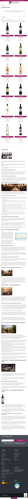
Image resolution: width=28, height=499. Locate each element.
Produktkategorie (11, 21)
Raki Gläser (3, 463)
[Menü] (26, 493)
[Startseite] (14, 2)
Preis (19, 21)
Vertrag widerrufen (14, 498)
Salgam (3, 462)
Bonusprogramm (16, 455)
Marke (7, 21)
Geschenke (3, 464)
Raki (2, 453)
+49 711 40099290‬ (6, 469)
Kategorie (16, 21)
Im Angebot (3, 21)
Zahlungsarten (16, 454)
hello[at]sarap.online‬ (6, 471)
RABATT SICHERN (20, 440)
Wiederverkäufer (16, 459)
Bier (2, 457)
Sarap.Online (2, 5)
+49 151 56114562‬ (7, 470)
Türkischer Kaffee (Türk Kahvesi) (6, 459)
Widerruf (15, 457)
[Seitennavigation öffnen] (3, 2)
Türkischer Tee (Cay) (4, 458)
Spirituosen (3, 455)
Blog (15, 458)
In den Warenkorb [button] (7, 35)
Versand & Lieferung (17, 453)
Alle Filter (22, 21)
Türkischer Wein (4, 454)
